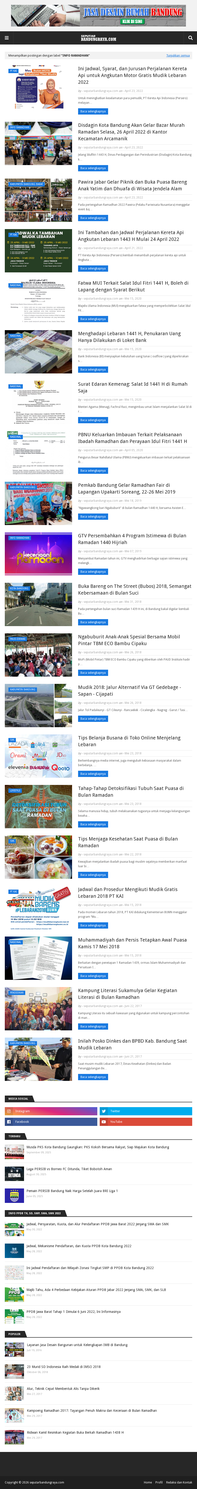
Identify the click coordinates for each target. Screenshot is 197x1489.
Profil (159, 1482)
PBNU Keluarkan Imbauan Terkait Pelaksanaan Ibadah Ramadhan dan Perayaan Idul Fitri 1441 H (132, 438)
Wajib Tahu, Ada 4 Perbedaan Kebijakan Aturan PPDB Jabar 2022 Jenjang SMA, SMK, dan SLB (96, 1290)
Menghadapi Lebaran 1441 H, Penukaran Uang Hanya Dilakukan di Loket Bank (129, 337)
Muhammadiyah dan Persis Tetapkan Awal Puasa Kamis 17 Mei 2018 (132, 943)
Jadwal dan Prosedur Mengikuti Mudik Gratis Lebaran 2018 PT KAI (128, 892)
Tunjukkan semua (178, 55)
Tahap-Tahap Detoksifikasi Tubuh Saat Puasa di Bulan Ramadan (131, 791)
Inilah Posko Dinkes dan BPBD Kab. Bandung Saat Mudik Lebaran (132, 1044)
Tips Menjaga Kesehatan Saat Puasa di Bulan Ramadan (128, 842)
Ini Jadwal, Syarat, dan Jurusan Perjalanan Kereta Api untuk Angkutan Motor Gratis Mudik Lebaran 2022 (132, 75)
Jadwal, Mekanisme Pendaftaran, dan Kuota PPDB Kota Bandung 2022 (78, 1246)
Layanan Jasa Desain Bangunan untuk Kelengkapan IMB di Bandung (77, 1345)
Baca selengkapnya (93, 111)
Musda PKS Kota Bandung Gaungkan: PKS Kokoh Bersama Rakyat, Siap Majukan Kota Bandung (97, 1147)
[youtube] (146, 1122)
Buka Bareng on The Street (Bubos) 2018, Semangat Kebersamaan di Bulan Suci (134, 589)
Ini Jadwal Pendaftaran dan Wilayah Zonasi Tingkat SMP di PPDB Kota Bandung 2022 (90, 1268)
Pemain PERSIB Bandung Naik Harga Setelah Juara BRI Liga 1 (72, 1191)
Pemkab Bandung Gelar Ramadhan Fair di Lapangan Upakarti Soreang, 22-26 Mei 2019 (126, 488)
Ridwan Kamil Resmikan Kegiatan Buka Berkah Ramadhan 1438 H (75, 1432)
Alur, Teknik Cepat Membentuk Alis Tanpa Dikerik (63, 1389)
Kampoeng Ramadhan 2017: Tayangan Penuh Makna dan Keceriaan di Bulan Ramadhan (92, 1410)
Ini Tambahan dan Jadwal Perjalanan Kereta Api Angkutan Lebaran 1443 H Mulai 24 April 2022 (131, 236)
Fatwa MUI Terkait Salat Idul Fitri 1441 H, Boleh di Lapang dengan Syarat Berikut (133, 286)
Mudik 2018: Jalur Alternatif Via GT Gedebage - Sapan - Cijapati (129, 690)
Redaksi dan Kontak (179, 1482)
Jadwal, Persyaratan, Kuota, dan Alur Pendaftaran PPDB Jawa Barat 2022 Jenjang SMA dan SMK (97, 1224)
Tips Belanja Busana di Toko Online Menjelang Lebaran (129, 741)
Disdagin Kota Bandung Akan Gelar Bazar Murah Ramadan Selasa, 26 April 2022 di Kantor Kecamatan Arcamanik (131, 131)
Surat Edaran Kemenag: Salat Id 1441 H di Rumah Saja (132, 387)
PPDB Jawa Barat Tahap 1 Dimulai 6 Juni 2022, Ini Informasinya (73, 1312)
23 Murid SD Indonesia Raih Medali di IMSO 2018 (64, 1367)
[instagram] (51, 1111)
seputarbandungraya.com (101, 91)
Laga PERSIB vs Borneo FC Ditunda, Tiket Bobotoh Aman (69, 1169)
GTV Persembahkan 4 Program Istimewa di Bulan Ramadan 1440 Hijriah (132, 539)
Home (148, 1482)
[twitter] (146, 1111)
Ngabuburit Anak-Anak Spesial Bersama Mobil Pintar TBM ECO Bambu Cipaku (129, 640)
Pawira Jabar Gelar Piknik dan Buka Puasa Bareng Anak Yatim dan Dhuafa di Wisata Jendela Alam (132, 185)
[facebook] (51, 1122)
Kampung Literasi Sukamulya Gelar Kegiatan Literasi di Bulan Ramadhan (127, 994)
